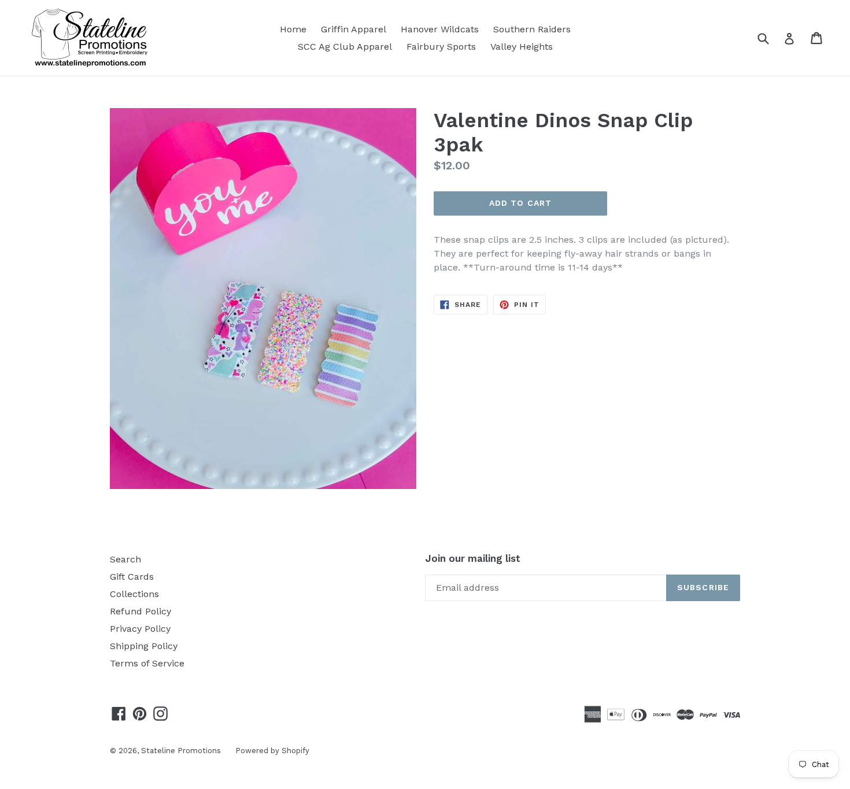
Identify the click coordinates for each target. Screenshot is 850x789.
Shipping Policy (144, 645)
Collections (134, 593)
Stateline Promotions (181, 750)
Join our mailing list (472, 558)
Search (125, 559)
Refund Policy (140, 611)
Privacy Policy (140, 628)
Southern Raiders (532, 29)
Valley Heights (521, 46)
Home (293, 29)
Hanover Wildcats (440, 29)
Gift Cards (132, 576)
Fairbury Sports (441, 46)
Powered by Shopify (272, 750)
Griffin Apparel (353, 29)
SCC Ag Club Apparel (345, 46)
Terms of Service (147, 663)
